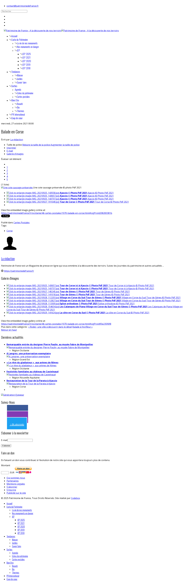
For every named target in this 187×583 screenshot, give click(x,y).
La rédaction (16, 139)
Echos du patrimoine (25, 93)
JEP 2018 (26, 68)
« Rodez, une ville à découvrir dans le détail (50, 326)
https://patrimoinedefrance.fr (19, 270)
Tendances (15, 71)
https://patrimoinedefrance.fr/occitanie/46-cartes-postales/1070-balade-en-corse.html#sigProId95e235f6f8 (56, 323)
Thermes (20, 111)
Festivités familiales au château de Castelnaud (32, 371)
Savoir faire (21, 82)
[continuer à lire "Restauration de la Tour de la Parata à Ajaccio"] (31, 383)
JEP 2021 (26, 57)
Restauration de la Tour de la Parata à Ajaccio (32, 380)
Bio (18, 107)
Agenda (18, 89)
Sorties (14, 86)
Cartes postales (23, 96)
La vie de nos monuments (27, 43)
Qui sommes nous (16, 477)
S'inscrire (11, 489)
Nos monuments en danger (28, 47)
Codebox (75, 498)
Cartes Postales (22, 222)
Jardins (19, 79)
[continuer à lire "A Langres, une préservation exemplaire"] (28, 356)
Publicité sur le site (16, 492)
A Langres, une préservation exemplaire (29, 353)
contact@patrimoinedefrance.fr (23, 5)
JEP (18, 50)
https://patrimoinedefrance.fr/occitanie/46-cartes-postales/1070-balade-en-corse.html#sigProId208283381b (56, 213)
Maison (20, 75)
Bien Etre (15, 100)
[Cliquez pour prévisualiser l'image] (17, 187)
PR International (18, 114)
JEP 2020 (26, 61)
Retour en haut (9, 329)
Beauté (20, 104)
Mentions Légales (16, 483)
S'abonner (12, 486)
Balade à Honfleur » (82, 326)
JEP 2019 (26, 64)
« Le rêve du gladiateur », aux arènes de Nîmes (32, 362)
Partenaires (13, 480)
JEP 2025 (26, 54)
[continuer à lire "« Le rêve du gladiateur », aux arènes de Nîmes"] (31, 365)
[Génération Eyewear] (12, 394)
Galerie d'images (15, 153)
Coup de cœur (17, 118)
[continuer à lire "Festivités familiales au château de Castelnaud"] (31, 374)
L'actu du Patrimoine (19, 39)
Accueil (14, 36)
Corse (10, 230)
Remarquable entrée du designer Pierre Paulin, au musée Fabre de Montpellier (50, 344)
